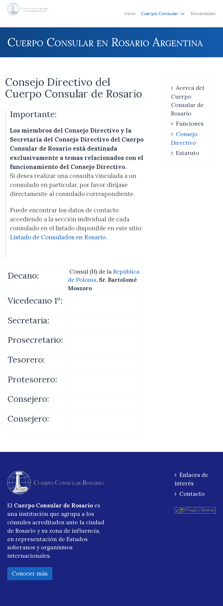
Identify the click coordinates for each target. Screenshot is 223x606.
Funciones (190, 123)
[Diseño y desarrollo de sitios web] (195, 509)
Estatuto (187, 152)
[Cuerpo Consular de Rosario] (27, 9)
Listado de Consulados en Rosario (58, 237)
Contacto (192, 493)
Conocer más (30, 573)
